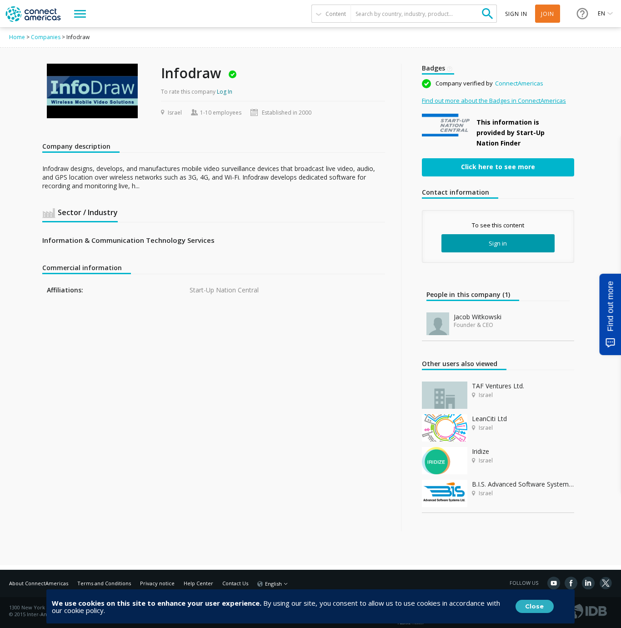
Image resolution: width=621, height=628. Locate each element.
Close (534, 606)
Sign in (498, 243)
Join (547, 14)
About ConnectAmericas (38, 583)
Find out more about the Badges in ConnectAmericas (494, 100)
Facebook (571, 583)
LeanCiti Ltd (489, 418)
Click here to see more (498, 166)
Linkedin (588, 583)
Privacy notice (157, 583)
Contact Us (235, 583)
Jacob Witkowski (477, 316)
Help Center (198, 583)
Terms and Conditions (104, 583)
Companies (45, 37)
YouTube (553, 583)
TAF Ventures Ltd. (498, 386)
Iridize (480, 451)
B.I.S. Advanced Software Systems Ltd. (523, 484)
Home (17, 37)
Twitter (605, 583)
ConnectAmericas (519, 83)
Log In (224, 91)
